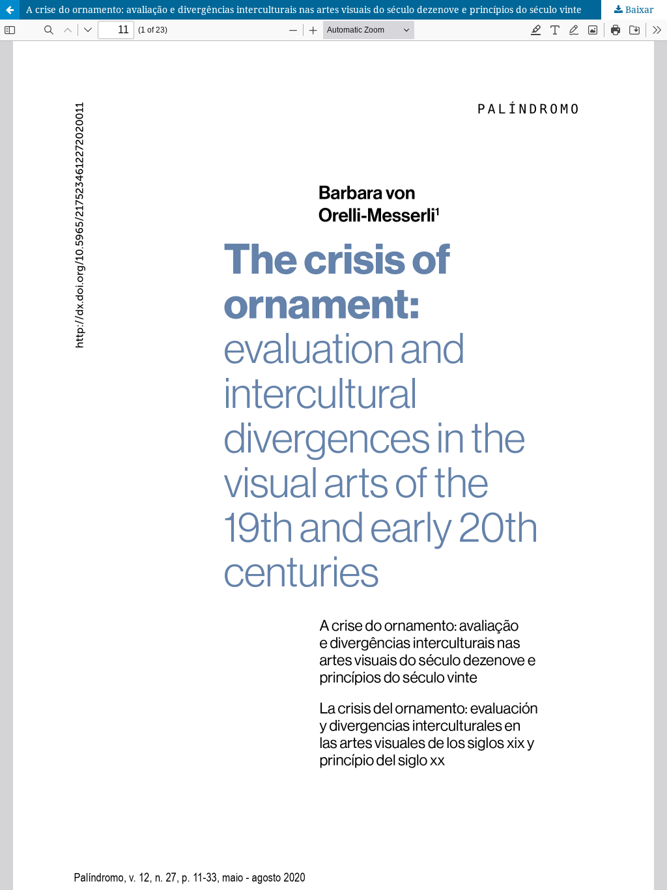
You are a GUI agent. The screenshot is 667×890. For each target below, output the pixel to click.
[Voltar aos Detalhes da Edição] (10, 10)
